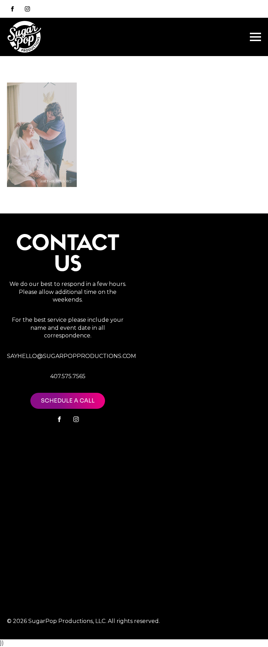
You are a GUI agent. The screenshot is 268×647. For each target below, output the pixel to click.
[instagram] (27, 8)
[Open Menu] (255, 36)
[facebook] (59, 419)
